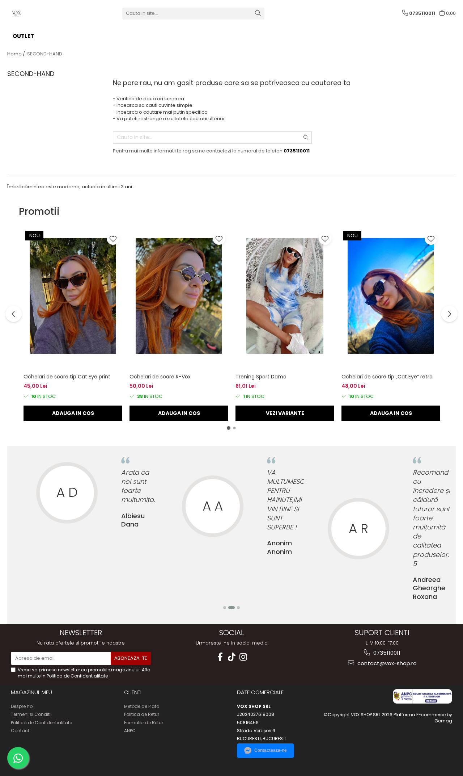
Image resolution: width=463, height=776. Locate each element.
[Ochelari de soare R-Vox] (178, 296)
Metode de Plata (142, 706)
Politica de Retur (141, 714)
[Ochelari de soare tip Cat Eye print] (73, 296)
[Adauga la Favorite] (113, 238)
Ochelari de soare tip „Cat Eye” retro (387, 376)
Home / (16, 53)
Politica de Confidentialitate (77, 676)
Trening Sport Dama (260, 376)
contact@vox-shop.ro (386, 663)
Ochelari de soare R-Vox (160, 376)
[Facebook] (220, 657)
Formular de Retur (143, 723)
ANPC (130, 730)
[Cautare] (257, 14)
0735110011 (386, 653)
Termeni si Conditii (31, 714)
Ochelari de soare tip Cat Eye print (67, 376)
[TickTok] (231, 657)
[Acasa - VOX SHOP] (43, 13)
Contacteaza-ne (270, 750)
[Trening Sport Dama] (284, 296)
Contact (20, 730)
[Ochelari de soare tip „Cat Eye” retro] (390, 296)
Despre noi (22, 706)
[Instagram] (243, 657)
